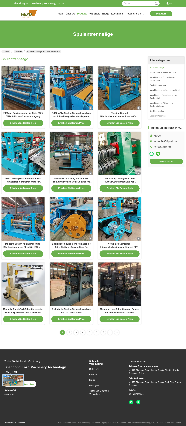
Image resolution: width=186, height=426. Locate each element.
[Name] (156, 3)
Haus (60, 13)
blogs (105, 13)
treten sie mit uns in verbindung (135, 13)
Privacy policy (10, 423)
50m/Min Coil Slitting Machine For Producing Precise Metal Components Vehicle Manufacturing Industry (71, 181)
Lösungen (94, 385)
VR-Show (94, 13)
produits (82, 13)
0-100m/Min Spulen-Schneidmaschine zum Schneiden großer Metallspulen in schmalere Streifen (71, 116)
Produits (18, 52)
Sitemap (21, 423)
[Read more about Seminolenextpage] (110, 332)
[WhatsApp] (151, 153)
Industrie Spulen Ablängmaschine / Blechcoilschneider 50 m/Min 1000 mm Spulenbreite (23, 247)
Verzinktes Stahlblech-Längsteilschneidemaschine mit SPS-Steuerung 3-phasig (119, 247)
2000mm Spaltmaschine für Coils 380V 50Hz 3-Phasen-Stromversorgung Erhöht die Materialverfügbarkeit (23, 116)
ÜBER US (94, 369)
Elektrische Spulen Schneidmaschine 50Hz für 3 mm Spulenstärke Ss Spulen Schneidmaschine (71, 247)
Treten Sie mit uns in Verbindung (99, 392)
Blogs (92, 380)
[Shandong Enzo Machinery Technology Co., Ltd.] (29, 14)
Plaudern (161, 13)
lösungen (117, 13)
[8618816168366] (131, 402)
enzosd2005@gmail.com (166, 141)
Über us (70, 13)
